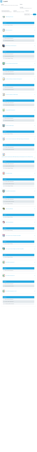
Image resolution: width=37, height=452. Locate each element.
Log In (31, 14)
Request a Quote (27, 14)
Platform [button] (21, 4)
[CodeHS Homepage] (4, 1)
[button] (10, 4)
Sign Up (34, 14)
